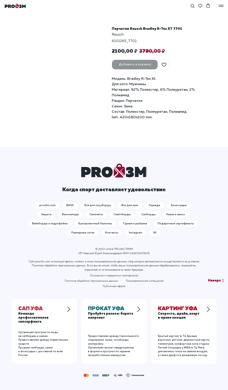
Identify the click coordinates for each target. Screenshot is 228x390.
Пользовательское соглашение (145, 281)
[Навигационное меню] (221, 6)
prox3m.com (47, 205)
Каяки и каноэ (175, 214)
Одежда (154, 205)
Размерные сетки (82, 232)
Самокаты (96, 214)
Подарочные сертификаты (176, 223)
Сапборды (148, 214)
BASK (70, 205)
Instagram (135, 232)
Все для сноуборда (97, 205)
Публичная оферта (114, 286)
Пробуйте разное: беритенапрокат (110, 314)
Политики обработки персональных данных (59, 265)
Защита (46, 214)
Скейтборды (122, 214)
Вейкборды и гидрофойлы (50, 223)
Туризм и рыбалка (135, 223)
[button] (192, 6)
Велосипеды (70, 214)
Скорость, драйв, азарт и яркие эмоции (179, 314)
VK (155, 232)
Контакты (111, 232)
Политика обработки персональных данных (91, 281)
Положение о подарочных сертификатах (114, 275)
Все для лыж (129, 205)
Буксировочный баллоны (95, 223)
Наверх (214, 280)
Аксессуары (179, 205)
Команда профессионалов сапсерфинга (33, 316)
